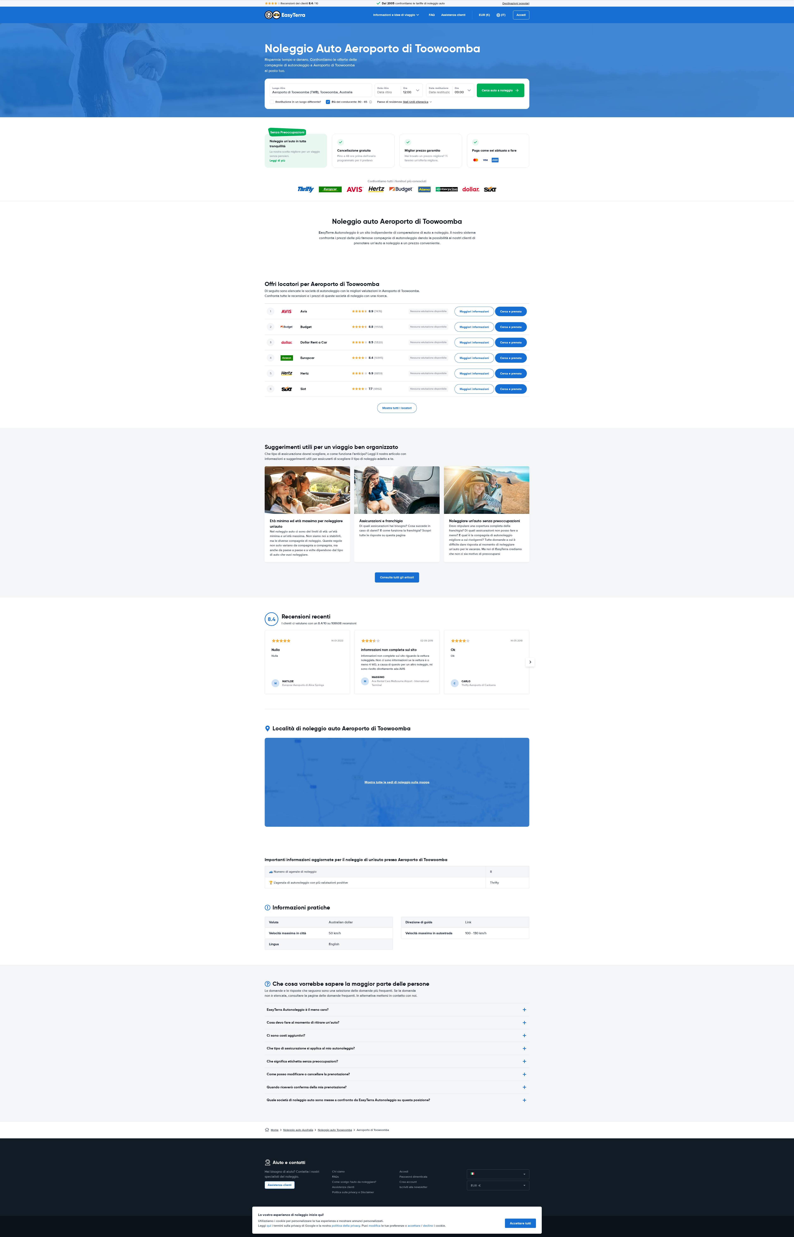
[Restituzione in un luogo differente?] (272, 102)
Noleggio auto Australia (298, 1130)
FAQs (335, 1176)
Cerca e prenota (511, 311)
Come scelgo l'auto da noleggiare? (354, 1182)
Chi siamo (338, 1171)
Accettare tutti (520, 1223)
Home (275, 1130)
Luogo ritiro (278, 88)
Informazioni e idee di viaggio (394, 15)
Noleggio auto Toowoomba (335, 1130)
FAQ (432, 15)
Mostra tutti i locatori (397, 408)
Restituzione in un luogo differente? (297, 102)
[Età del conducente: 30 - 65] (328, 102)
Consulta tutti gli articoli (397, 577)
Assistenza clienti (453, 15)
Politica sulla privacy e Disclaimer (353, 1192)
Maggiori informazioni (474, 311)
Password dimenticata (413, 1176)
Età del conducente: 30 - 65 (349, 102)
